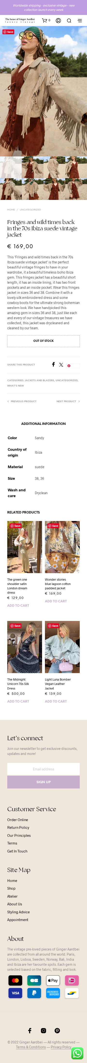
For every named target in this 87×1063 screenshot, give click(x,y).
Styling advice (18, 912)
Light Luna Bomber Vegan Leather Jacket (58, 683)
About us (14, 904)
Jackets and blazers (39, 380)
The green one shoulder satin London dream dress (17, 586)
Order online (17, 819)
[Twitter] (62, 365)
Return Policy (18, 827)
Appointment (17, 919)
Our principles (19, 835)
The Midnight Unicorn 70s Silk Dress (18, 683)
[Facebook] (55, 365)
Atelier (12, 896)
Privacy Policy (61, 1047)
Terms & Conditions (31, 1047)
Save (10, 32)
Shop (11, 888)
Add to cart (18, 605)
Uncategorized (30, 210)
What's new (15, 386)
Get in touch (17, 851)
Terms (12, 843)
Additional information (43, 424)
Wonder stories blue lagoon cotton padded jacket (58, 583)
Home (11, 210)
